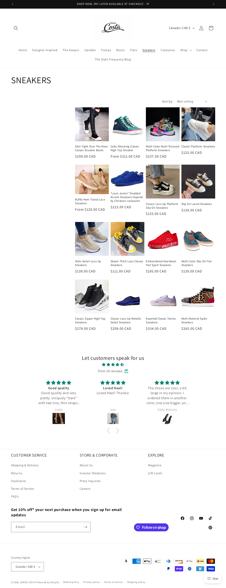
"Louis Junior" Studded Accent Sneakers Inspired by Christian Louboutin (127, 197)
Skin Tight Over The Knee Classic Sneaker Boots (91, 148)
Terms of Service (22, 489)
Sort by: (167, 101)
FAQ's (15, 496)
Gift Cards (155, 473)
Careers (85, 489)
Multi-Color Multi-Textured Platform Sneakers (162, 148)
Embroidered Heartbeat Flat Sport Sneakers (161, 263)
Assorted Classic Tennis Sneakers (161, 320)
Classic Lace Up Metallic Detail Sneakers (126, 320)
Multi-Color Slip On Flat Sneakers (196, 263)
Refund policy (71, 582)
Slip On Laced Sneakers (196, 204)
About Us (86, 465)
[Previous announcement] (12, 4)
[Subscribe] (85, 527)
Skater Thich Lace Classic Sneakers (127, 263)
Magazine (154, 465)
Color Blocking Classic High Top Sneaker (125, 148)
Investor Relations (93, 473)
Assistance (18, 481)
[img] (112, 364)
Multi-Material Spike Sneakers (194, 320)
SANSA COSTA (28, 582)
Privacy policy (91, 582)
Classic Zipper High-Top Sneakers (90, 320)
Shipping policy (136, 582)
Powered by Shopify (47, 582)
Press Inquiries (90, 481)
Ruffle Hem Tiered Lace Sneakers (90, 201)
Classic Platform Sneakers (198, 146)
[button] (16, 28)
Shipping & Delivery (24, 465)
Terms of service (113, 582)
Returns (16, 473)
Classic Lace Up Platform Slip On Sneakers (162, 206)
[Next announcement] (213, 4)
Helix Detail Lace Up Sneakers (88, 263)
